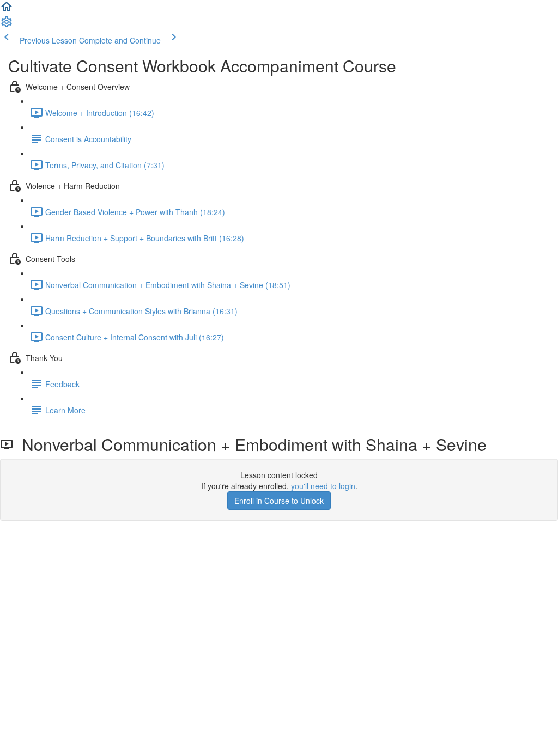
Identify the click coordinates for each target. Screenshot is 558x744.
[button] (6, 9)
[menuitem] (6, 25)
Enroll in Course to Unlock (279, 500)
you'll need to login (323, 485)
